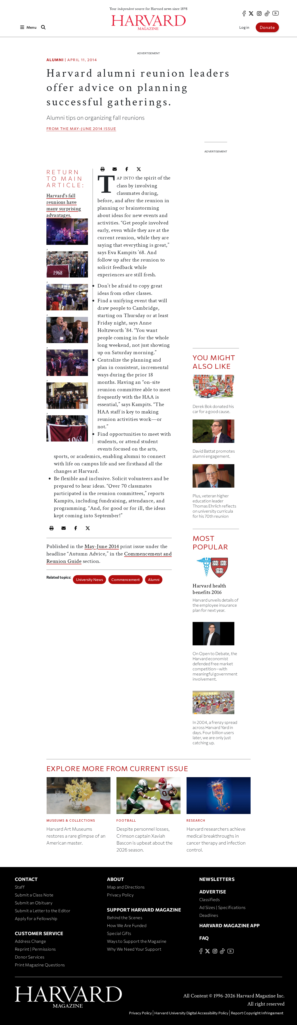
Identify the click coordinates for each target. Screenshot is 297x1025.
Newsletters (217, 879)
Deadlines (208, 915)
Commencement (125, 579)
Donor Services (30, 956)
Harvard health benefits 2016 (209, 589)
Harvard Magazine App (229, 925)
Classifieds (209, 899)
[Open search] (43, 27)
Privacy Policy (120, 894)
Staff (20, 886)
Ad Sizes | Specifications (222, 907)
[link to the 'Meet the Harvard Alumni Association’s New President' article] (216, 433)
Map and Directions (126, 886)
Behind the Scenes (124, 917)
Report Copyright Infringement (257, 1013)
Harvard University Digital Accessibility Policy (191, 1013)
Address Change (30, 941)
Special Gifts (119, 933)
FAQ (204, 938)
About (115, 879)
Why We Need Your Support (134, 949)
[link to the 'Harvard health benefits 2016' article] (216, 569)
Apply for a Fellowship (36, 918)
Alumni (55, 59)
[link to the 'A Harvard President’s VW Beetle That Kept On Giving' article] (216, 388)
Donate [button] (267, 27)
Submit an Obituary (33, 902)
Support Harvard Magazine (144, 909)
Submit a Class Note (34, 894)
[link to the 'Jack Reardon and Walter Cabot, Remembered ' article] (216, 477)
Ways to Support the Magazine (136, 941)
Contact (26, 879)
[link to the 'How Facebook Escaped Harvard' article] (216, 704)
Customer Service (39, 933)
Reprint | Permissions (35, 949)
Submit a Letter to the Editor (43, 910)
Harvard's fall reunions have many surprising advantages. (63, 205)
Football (126, 820)
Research (196, 820)
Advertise (212, 891)
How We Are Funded (126, 925)
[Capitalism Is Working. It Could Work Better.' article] (216, 635)
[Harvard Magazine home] (148, 22)
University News (89, 579)
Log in (244, 27)
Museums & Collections (70, 820)
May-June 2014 (86, 128)
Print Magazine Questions (40, 964)
